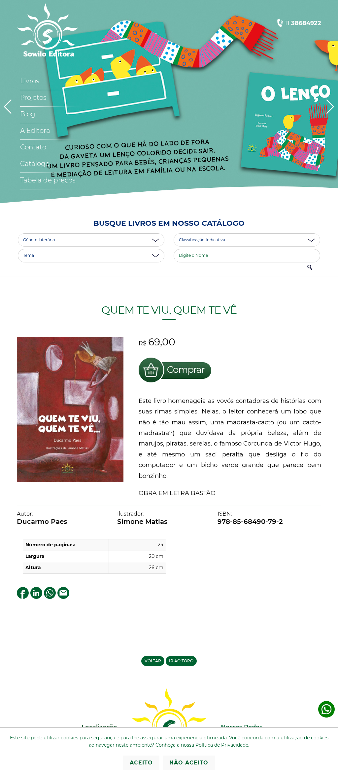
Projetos (33, 97)
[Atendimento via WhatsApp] (326, 716)
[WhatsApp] (50, 597)
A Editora (35, 131)
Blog (27, 114)
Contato (33, 147)
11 (303, 23)
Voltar (153, 660)
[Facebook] (23, 597)
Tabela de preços (48, 180)
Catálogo (35, 164)
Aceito (141, 763)
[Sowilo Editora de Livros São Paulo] (47, 55)
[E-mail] (63, 597)
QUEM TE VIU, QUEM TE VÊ (169, 309)
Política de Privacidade (221, 745)
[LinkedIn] (36, 597)
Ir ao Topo (181, 660)
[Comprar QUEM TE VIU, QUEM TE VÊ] (175, 383)
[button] (330, 106)
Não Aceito (188, 763)
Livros (29, 81)
